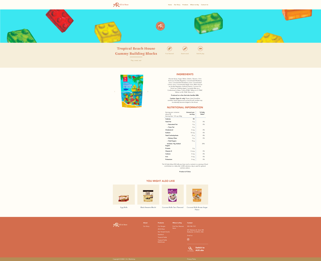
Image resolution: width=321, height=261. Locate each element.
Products (185, 5)
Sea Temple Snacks (164, 232)
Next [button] (148, 91)
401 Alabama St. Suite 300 (195, 230)
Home (170, 5)
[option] (132, 91)
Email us (189, 235)
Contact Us (204, 5)
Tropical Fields (162, 237)
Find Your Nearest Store (178, 227)
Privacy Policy (191, 259)
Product (124, 195)
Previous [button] (115, 91)
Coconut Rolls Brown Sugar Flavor (197, 208)
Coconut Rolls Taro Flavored (172, 207)
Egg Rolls (123, 207)
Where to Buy (194, 5)
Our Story (177, 5)
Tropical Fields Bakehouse (162, 241)
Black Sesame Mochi (148, 207)
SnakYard (161, 235)
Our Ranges (161, 226)
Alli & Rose (161, 229)
